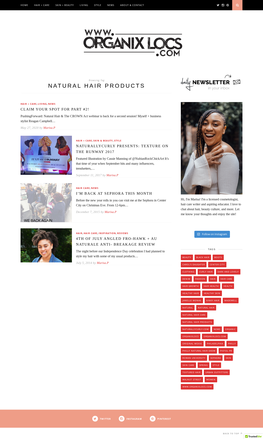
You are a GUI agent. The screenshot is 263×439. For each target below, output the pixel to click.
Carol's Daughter (193, 264)
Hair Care (83, 188)
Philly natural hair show (198, 350)
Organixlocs (190, 336)
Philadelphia (215, 343)
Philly (232, 343)
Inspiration (107, 233)
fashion (200, 278)
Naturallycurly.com (195, 329)
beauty (186, 257)
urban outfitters (216, 372)
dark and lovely (228, 271)
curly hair (206, 271)
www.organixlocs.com (197, 386)
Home (24, 5)
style (216, 365)
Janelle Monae (191, 300)
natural (187, 307)
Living (84, 5)
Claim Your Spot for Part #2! (55, 109)
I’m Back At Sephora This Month (114, 193)
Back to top (231, 433)
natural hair (206, 307)
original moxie (192, 343)
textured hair (191, 372)
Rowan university (193, 357)
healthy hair (190, 293)
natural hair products (197, 322)
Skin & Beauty (103, 140)
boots (218, 257)
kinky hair (212, 300)
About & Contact (132, 5)
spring (203, 365)
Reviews (122, 233)
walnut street (191, 379)
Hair (79, 233)
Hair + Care (42, 5)
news (217, 329)
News (110, 5)
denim (186, 278)
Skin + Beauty (64, 5)
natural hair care (194, 314)
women (211, 379)
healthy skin (212, 293)
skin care (188, 365)
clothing (188, 271)
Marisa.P (49, 127)
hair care (226, 278)
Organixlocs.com (215, 336)
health (228, 286)
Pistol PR (226, 350)
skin (228, 357)
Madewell (230, 300)
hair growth (190, 286)
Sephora (215, 357)
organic (230, 329)
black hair (202, 257)
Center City (217, 264)
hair (213, 278)
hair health (211, 286)
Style (97, 5)
